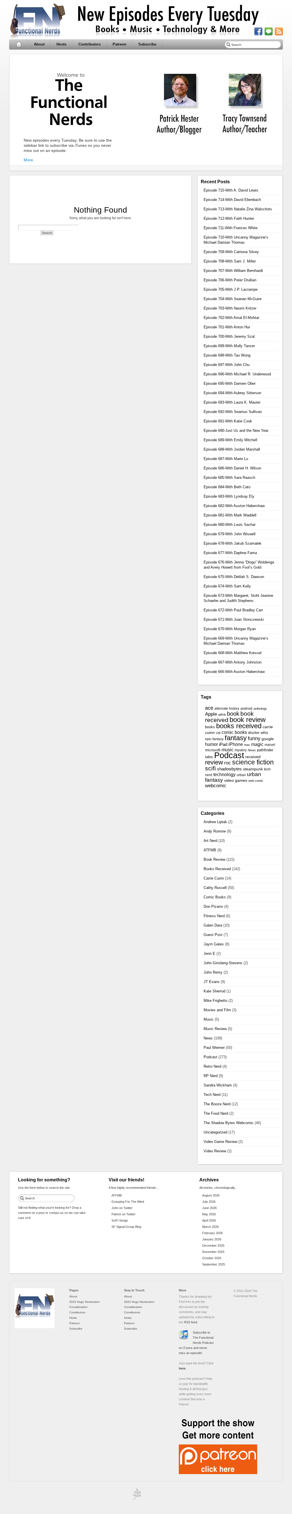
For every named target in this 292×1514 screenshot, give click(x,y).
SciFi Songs (119, 1220)
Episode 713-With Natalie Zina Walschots (238, 209)
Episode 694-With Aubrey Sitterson (232, 393)
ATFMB (210, 850)
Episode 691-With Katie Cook (228, 421)
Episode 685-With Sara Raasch (229, 477)
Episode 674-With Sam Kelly (227, 586)
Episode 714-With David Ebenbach (232, 200)
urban (241, 775)
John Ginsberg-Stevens (223, 963)
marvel (270, 745)
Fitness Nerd (214, 916)
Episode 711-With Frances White (230, 228)
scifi (210, 768)
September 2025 (213, 1264)
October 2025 (211, 1258)
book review (247, 719)
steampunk (253, 769)
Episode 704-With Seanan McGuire (232, 299)
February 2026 (212, 1233)
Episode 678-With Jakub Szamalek (232, 543)
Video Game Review (220, 1141)
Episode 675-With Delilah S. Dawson (234, 577)
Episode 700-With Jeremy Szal (229, 336)
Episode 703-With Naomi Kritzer (230, 308)
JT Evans (212, 982)
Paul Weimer (214, 1047)
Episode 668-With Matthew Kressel (232, 653)
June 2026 (209, 1208)
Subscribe (147, 44)
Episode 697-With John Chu (227, 365)
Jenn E (209, 953)
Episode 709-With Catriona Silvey (231, 252)
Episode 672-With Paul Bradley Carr (233, 610)
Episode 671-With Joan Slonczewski (234, 619)
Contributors (89, 44)
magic (257, 744)
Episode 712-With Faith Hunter (229, 218)
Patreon (119, 44)
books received (238, 726)
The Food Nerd (216, 1113)
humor (211, 744)
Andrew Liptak (215, 822)
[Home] (34, 1327)
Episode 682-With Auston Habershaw (234, 506)
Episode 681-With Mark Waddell (230, 515)
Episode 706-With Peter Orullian (230, 280)
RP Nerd (211, 1076)
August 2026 (211, 1195)
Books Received (217, 869)
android (246, 709)
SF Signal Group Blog (126, 1226)
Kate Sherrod (214, 991)
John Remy (213, 972)
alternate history (226, 709)
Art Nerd (210, 841)
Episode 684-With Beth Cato (227, 487)
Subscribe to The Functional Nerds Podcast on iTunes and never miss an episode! (196, 1343)
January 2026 (211, 1239)
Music (209, 1019)
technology (224, 774)
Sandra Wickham (218, 1085)
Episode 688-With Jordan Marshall (232, 449)
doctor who (258, 732)
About (39, 44)
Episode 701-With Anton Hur (227, 327)
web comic (255, 780)
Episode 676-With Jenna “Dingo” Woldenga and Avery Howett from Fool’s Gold (239, 564)
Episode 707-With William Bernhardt (233, 270)
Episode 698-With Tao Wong (227, 355)
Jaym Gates (214, 944)
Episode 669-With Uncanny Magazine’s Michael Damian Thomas (236, 641)
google (267, 738)
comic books (234, 732)
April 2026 (209, 1220)
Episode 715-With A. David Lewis (231, 190)
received (253, 757)
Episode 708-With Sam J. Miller (230, 261)
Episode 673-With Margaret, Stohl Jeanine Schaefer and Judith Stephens (238, 598)
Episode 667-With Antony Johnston (232, 662)
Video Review (215, 1151)
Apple (211, 714)
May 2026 (209, 1214)
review (214, 762)
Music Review (215, 1029)
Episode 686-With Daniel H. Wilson (232, 468)
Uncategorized (215, 1132)
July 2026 (209, 1201)
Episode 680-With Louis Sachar (230, 524)
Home (18, 44)
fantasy (236, 738)
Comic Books (215, 897)
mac (247, 744)
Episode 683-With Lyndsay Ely (229, 496)
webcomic (215, 785)
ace (209, 708)
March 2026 (210, 1226)
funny (254, 738)
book (233, 714)
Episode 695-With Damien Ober (230, 383)
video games (235, 780)
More (28, 160)
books (210, 727)
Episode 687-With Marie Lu (226, 459)
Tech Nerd (212, 1094)
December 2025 (213, 1245)
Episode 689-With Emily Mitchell (230, 440)
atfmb (222, 714)
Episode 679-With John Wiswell (230, 534)
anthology (260, 708)
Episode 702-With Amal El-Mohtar (231, 318)
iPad (223, 744)
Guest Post (213, 935)
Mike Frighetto (215, 1000)
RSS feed (190, 1322)
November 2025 (213, 1251)
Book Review (214, 859)
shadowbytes (229, 768)
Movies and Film (217, 1010)
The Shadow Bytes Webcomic (229, 1123)
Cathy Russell (215, 888)
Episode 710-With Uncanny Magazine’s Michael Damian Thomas (236, 240)
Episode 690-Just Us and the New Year (236, 430)
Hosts (61, 44)
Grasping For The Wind (127, 1201)
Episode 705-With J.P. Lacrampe (230, 289)
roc (227, 763)
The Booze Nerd (217, 1104)
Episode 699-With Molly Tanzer (229, 346)
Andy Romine (215, 831)
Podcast (229, 755)
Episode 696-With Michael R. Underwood (237, 374)
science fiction (253, 762)
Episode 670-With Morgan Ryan (230, 629)
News (252, 750)
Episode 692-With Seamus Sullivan (233, 412)
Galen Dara (213, 925)
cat (218, 733)
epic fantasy (214, 739)
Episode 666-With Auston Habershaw (234, 672)
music (228, 749)
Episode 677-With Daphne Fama (230, 553)
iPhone (235, 744)
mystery (241, 750)
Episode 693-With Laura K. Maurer (232, 402)
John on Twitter (122, 1208)
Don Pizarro (213, 906)
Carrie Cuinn (214, 878)
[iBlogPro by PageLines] (136, 1495)
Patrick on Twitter (123, 1214)
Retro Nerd (212, 1066)
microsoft (212, 750)
